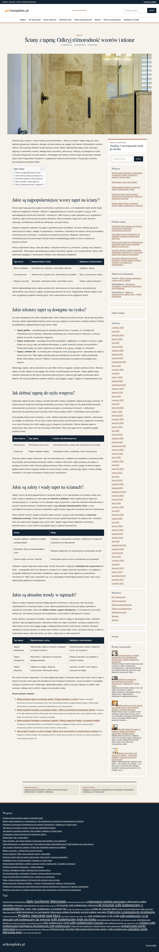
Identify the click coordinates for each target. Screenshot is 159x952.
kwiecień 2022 (118, 423)
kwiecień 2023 (118, 408)
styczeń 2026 (117, 347)
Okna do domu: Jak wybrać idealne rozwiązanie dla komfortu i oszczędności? (34, 841)
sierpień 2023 (117, 393)
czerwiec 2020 (118, 507)
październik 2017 (119, 576)
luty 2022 (115, 431)
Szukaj (151, 10)
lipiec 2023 (116, 396)
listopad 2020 (117, 488)
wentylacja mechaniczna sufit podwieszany (45, 926)
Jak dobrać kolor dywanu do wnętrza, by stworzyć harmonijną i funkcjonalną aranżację (127, 228)
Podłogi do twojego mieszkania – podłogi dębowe (23, 867)
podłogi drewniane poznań (74, 912)
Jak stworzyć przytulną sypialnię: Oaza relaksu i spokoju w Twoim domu (32, 831)
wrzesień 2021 (118, 450)
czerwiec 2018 (118, 561)
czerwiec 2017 (118, 584)
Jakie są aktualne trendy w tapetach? (29, 185)
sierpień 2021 (117, 454)
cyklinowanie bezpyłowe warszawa (76, 902)
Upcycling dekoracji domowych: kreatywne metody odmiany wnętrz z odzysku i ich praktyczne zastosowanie (127, 261)
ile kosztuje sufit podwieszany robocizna (77, 905)
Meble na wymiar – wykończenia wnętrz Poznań (22, 851)
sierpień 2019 (117, 538)
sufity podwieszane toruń (113, 923)
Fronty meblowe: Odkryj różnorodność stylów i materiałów (26, 854)
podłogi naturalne (98, 912)
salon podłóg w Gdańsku (68, 916)
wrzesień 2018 (118, 549)
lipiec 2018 (116, 557)
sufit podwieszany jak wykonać (32, 919)
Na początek (151, 945)
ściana (29, 344)
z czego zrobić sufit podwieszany (31, 932)
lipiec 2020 (116, 503)
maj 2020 (115, 511)
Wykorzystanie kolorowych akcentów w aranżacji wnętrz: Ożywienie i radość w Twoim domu (127, 175)
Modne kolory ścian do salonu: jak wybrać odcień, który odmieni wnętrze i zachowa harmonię (127, 707)
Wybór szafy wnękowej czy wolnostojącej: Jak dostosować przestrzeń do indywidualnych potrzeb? (43, 821)
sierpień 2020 (117, 499)
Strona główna (150, 2)
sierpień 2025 (117, 358)
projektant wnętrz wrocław (10, 916)
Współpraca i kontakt (131, 20)
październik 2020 (119, 492)
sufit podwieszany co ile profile (103, 916)
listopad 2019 (117, 534)
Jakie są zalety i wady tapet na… (27, 182)
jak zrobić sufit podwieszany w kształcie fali (43, 909)
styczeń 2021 (117, 480)
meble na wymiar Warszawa (128, 909)
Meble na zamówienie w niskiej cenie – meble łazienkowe (127, 294)
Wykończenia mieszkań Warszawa (68, 929)
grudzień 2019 (118, 530)
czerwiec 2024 (118, 370)
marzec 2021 (117, 473)
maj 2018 (115, 564)
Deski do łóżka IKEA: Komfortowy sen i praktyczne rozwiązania (29, 877)
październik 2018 (119, 545)
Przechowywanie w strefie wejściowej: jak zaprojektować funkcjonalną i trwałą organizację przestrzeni (125, 658)
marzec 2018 (117, 572)
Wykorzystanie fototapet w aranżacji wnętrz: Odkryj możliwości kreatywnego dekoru (56, 710)
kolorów (66, 515)
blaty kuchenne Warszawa (46, 901)
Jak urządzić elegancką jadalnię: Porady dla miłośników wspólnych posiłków (34, 847)
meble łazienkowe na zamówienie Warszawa (38, 912)
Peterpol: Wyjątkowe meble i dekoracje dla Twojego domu (27, 870)
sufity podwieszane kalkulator (17, 923)
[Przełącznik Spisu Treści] (41, 169)
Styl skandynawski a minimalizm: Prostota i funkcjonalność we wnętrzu (32, 874)
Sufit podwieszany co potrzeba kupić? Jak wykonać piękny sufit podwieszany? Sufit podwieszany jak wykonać (48, 844)
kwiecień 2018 (118, 568)
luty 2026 (115, 343)
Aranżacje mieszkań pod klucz (14, 902)
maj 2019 (115, 541)
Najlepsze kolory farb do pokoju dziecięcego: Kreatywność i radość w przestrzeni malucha (127, 196)
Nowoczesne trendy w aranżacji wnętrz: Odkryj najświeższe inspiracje (127, 205)
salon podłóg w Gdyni (82, 916)
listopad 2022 (117, 416)
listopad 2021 (117, 442)
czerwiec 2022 (118, 419)
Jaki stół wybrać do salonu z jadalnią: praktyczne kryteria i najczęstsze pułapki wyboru (126, 731)
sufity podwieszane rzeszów (86, 922)
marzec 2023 (117, 412)
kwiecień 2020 (118, 515)
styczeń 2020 (117, 526)
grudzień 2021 (118, 438)
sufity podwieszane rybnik (56, 923)
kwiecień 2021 (118, 469)
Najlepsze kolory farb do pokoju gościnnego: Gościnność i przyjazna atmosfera (35, 857)
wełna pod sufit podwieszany (82, 926)
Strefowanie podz (65, 20)
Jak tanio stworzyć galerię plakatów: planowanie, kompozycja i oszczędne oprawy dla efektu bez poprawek (127, 252)
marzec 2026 (117, 339)
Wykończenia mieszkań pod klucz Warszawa (32, 929)
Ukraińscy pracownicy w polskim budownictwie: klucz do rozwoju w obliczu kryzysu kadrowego (42, 890)
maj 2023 (115, 404)
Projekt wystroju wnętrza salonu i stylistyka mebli (23, 818)
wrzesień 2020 (118, 496)
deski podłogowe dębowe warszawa (46, 905)
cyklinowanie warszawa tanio (24, 906)
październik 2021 (119, 446)
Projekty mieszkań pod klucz (39, 916)
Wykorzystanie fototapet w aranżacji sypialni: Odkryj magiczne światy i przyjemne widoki (58, 720)
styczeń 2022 (117, 435)
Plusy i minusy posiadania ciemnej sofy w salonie (126, 279)
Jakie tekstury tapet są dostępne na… (29, 176)
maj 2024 (115, 373)
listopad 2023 (117, 381)
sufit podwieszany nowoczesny (109, 920)
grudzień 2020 (118, 484)
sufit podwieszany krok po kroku (73, 919)
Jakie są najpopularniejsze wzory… (28, 173)
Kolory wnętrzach (50, 20)
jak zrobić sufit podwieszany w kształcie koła (78, 909)
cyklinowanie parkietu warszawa (106, 901)
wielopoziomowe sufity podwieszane (107, 926)
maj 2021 (115, 465)
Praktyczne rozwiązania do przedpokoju (131, 912)
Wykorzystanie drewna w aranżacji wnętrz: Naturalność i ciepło (126, 188)
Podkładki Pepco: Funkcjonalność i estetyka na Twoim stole (27, 861)
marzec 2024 (117, 377)
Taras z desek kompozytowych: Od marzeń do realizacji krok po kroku (31, 880)
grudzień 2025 (118, 351)
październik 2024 (119, 362)
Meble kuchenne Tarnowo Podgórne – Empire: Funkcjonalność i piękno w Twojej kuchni (39, 883)
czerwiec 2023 (118, 400)
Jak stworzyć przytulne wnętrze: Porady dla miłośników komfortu (29, 828)
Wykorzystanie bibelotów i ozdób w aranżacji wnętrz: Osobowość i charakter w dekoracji (46, 790)
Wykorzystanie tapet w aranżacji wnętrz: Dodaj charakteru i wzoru (47, 699)
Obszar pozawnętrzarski (83, 20)
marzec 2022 (117, 427)
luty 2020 (115, 522)
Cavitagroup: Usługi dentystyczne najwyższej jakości (24, 834)
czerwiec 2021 (118, 461)
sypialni (70, 348)
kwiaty (88, 211)
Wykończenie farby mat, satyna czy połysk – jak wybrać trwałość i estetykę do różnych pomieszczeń (124, 756)
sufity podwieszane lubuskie (34, 923)
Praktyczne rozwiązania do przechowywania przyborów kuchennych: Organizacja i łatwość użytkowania (45, 887)
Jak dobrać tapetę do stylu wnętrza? (29, 179)
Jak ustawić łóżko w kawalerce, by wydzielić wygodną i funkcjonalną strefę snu (126, 236)
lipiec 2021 (116, 458)
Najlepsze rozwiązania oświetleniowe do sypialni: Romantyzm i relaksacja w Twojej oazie (125, 683)
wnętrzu (49, 424)
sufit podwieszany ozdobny (128, 920)
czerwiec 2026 (118, 328)
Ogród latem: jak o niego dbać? (124, 182)
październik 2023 (119, 385)
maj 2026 (115, 331)
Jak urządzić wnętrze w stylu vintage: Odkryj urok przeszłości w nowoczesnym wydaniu (57, 731)
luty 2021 (115, 477)
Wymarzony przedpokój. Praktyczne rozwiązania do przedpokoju (127, 286)
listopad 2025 (117, 354)
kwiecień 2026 (118, 335)
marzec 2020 (117, 519)
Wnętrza (23, 20)
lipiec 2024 (116, 366)
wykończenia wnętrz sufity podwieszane (106, 929)
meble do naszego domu (104, 909)
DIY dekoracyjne (35, 20)
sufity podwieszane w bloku (131, 923)
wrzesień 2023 (118, 389)
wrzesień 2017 (118, 580)
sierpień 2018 (117, 553)
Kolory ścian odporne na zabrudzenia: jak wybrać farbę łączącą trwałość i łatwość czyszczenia (127, 244)
